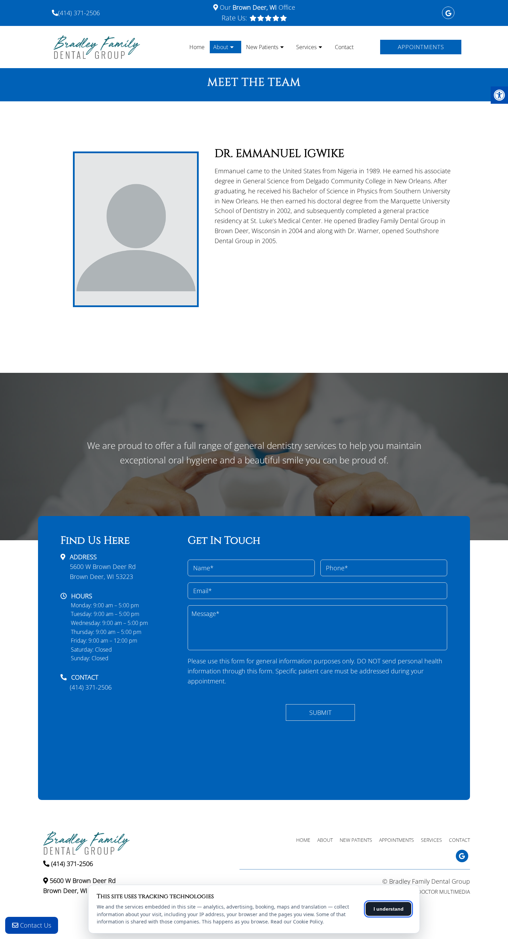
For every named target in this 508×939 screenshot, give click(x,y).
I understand (389, 909)
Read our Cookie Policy (296, 921)
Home (197, 47)
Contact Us (34, 925)
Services (306, 47)
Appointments (421, 47)
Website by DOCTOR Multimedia (429, 891)
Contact (344, 47)
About (220, 47)
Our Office (256, 7)
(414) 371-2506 (79, 13)
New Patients (262, 47)
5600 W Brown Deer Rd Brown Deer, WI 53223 (103, 571)
